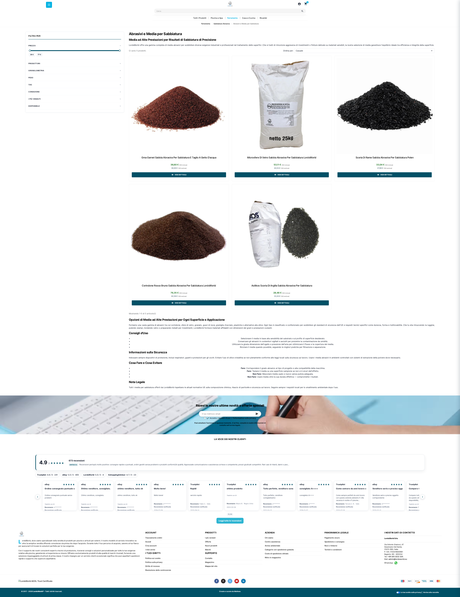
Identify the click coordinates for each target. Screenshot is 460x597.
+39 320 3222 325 (395, 557)
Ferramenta (232, 18)
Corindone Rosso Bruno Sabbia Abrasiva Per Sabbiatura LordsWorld (179, 285)
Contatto (208, 558)
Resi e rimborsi (331, 546)
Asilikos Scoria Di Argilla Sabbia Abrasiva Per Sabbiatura (281, 285)
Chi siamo (269, 538)
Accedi (148, 542)
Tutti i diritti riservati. (53, 591)
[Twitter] (230, 581)
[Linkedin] (243, 581)
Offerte (208, 542)
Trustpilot (156, 484)
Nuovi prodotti (211, 546)
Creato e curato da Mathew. (230, 591)
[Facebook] (216, 581)
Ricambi (263, 18)
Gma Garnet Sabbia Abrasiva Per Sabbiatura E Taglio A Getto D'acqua (178, 157)
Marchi (208, 550)
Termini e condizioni (333, 550)
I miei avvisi (150, 550)
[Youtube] (236, 581)
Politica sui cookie (153, 558)
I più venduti (210, 538)
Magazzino (209, 562)
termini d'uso (224, 418)
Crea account (151, 546)
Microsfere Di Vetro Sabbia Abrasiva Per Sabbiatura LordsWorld (281, 157)
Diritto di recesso (152, 566)
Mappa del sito (211, 566)
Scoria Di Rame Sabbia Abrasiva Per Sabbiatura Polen (385, 157)
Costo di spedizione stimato (276, 554)
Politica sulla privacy (153, 562)
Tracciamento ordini (153, 538)
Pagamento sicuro (332, 538)
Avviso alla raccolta (431, 592)
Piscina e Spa (217, 18)
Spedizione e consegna (334, 542)
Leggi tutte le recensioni (230, 520)
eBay (45, 484)
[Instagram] (223, 581)
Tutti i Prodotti (200, 18)
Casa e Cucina (249, 18)
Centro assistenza (272, 542)
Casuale (299, 50)
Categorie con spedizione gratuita (279, 550)
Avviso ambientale (272, 546)
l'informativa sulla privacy (244, 418)
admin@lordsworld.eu (397, 559)
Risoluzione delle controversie (158, 570)
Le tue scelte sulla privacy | (411, 592)
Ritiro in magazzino (273, 558)
